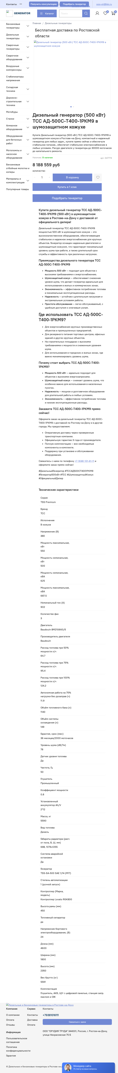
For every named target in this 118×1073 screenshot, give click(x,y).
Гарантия (11, 1055)
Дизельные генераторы (58, 23)
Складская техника (12, 89)
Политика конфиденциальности (18, 1048)
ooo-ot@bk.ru (104, 4)
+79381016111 (51, 1015)
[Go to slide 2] (73, 106)
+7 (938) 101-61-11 (84, 461)
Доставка (32, 1019)
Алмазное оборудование (14, 127)
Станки (10, 118)
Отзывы (10, 1024)
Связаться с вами (77, 1022)
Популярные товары (17, 189)
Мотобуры (12, 111)
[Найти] (86, 13)
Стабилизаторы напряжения (15, 78)
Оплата (10, 1019)
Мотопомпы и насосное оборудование (14, 154)
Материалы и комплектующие (15, 180)
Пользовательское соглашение (16, 1040)
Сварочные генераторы (13, 47)
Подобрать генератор (67, 198)
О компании (13, 1014)
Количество (39, 171)
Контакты (11, 4)
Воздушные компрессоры (14, 67)
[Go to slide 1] (71, 106)
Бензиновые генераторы (13, 25)
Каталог (49, 13)
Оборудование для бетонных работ (14, 139)
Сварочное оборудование (14, 57)
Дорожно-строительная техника (14, 101)
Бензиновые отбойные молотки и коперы (17, 168)
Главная (37, 23)
